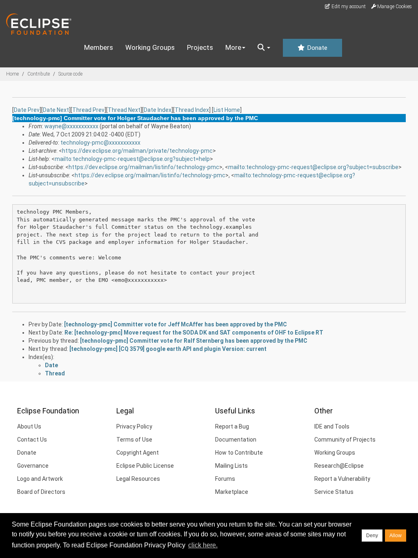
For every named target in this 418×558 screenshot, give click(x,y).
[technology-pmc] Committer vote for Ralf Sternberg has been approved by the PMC (193, 340)
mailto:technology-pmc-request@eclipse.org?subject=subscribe (313, 167)
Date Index (157, 110)
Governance (33, 465)
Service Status (334, 492)
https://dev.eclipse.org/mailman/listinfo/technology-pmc (144, 167)
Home (12, 74)
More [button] (233, 47)
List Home (226, 110)
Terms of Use (134, 439)
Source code (70, 74)
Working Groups (150, 47)
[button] (264, 47)
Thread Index (192, 110)
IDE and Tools (331, 426)
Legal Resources (138, 478)
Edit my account (348, 6)
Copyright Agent (137, 452)
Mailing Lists (231, 465)
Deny (372, 535)
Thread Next (124, 110)
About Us (29, 426)
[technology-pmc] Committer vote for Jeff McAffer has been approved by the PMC (175, 324)
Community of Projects (345, 439)
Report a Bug (232, 426)
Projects (200, 47)
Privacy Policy (134, 426)
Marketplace (231, 492)
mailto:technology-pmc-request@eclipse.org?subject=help (132, 159)
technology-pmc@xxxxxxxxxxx (100, 142)
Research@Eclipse (339, 465)
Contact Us (32, 439)
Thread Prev (88, 110)
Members (98, 47)
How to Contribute (239, 452)
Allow (395, 535)
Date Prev (27, 110)
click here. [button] (203, 545)
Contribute (38, 74)
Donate (316, 47)
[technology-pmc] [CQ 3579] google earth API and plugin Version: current (168, 349)
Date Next (56, 110)
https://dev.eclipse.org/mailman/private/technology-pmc (137, 150)
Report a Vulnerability (342, 478)
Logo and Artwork (40, 478)
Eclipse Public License (145, 465)
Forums (225, 478)
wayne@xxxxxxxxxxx (71, 126)
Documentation (235, 439)
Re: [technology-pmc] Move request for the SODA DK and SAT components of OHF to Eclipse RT (193, 332)
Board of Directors (41, 492)
